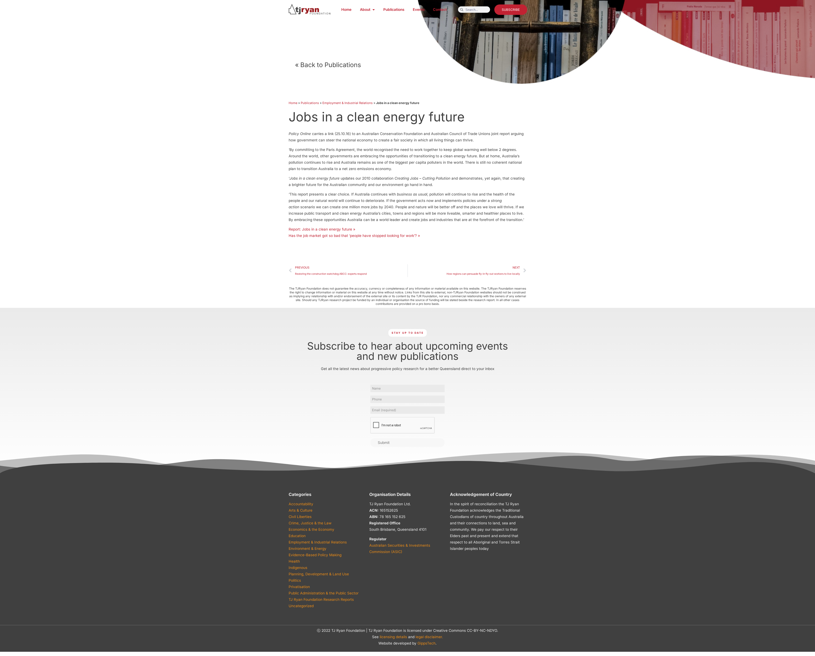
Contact (440, 9)
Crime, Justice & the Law (310, 523)
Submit (384, 443)
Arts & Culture (300, 510)
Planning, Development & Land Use (319, 574)
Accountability (301, 504)
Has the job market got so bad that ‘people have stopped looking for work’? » (354, 236)
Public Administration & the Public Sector (323, 593)
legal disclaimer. (429, 637)
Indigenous (298, 568)
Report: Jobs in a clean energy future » (322, 229)
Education (297, 536)
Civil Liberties (300, 517)
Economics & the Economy (311, 529)
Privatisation (299, 587)
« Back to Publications (328, 65)
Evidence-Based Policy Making (315, 555)
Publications (393, 9)
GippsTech (426, 643)
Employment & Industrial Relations (347, 103)
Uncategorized (301, 606)
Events (418, 9)
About (365, 9)
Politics (295, 580)
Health (294, 561)
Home (346, 9)
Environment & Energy (307, 548)
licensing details (393, 637)
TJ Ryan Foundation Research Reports (321, 599)
